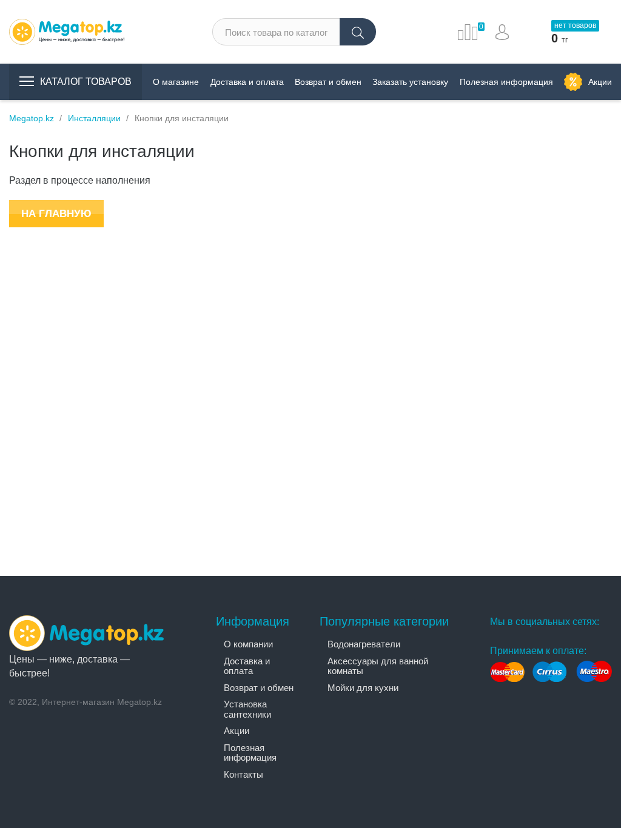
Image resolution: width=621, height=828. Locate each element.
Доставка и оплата (247, 82)
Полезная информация (506, 82)
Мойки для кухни (362, 688)
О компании (248, 644)
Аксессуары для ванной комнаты (377, 666)
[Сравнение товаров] (467, 32)
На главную (56, 213)
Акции (600, 82)
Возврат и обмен (328, 82)
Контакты (243, 774)
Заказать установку (410, 82)
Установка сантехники (247, 709)
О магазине (176, 82)
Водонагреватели (363, 644)
